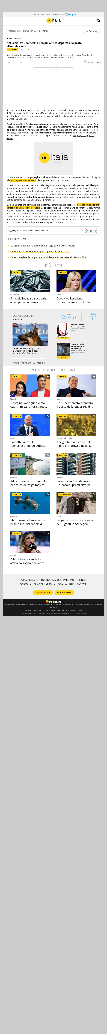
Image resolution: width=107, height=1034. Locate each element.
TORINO (45, 579)
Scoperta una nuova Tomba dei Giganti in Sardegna (75, 522)
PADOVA (81, 584)
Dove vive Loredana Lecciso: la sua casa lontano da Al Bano (75, 302)
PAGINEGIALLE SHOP (36, 604)
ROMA (23, 579)
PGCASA (47, 604)
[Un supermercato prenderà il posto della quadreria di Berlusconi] (76, 385)
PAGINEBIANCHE (56, 604)
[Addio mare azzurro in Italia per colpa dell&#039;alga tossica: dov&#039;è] (30, 464)
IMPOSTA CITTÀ (64, 592)
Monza (60, 399)
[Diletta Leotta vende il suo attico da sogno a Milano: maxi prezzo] (30, 542)
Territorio (12, 50)
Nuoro (59, 516)
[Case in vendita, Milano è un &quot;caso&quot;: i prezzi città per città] (76, 464)
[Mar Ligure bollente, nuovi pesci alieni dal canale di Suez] (30, 503)
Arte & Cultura (65, 494)
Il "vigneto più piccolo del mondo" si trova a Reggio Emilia (73, 445)
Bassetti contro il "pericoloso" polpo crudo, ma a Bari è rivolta (27, 445)
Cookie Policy (55, 610)
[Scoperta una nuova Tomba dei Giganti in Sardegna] (76, 503)
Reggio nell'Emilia (64, 438)
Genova (13, 477)
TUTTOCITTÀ (67, 604)
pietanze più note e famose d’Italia (82, 113)
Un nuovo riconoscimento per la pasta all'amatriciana (40, 251)
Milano (60, 294)
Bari (12, 438)
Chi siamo (28, 610)
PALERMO (68, 579)
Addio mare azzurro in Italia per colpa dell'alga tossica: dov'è (28, 484)
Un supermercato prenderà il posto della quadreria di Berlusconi (75, 406)
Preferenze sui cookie (69, 610)
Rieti (23, 50)
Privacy (46, 610)
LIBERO (7, 604)
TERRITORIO (18, 38)
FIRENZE (81, 579)
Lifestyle (16, 272)
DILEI (73, 604)
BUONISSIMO (97, 604)
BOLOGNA (25, 584)
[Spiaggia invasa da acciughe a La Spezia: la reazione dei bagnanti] (30, 281)
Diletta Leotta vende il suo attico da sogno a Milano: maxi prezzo (27, 563)
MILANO (33, 579)
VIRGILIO (14, 604)
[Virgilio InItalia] (53, 21)
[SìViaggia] (70, 14)
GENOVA (38, 584)
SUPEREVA (53, 607)
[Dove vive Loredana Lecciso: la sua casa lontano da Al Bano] (76, 281)
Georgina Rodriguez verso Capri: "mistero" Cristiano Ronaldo (27, 406)
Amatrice (31, 50)
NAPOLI (56, 579)
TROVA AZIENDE (43, 592)
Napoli (13, 399)
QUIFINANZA (88, 604)
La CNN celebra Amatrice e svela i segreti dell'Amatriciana (42, 245)
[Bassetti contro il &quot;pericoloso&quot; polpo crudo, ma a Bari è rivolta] (30, 425)
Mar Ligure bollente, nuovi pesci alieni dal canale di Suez (28, 523)
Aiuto (80, 610)
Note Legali (37, 610)
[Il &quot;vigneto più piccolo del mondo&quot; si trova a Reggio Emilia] (76, 425)
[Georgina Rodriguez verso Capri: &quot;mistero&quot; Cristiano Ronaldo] (30, 385)
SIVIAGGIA (79, 604)
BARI (71, 584)
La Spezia (14, 294)
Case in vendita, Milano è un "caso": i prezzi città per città (74, 484)
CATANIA (62, 584)
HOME (9, 38)
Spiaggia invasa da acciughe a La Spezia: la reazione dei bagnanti (28, 302)
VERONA (50, 584)
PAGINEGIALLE (23, 604)
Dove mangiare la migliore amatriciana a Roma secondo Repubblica (48, 257)
